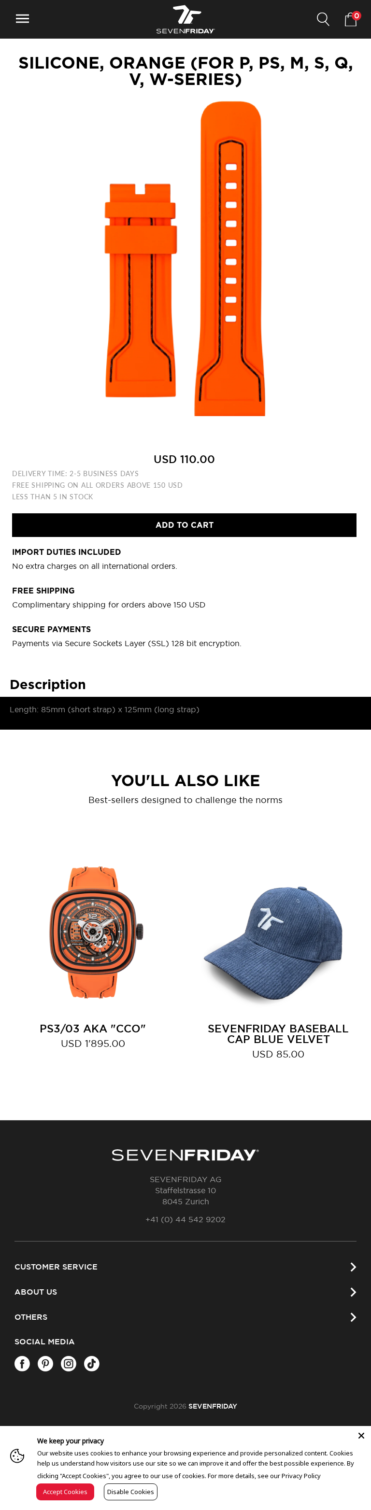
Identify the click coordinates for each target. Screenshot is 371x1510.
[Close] (361, 1435)
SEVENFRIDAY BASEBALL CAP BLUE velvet (278, 1034)
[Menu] (22, 19)
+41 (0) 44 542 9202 (185, 1220)
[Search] (323, 20)
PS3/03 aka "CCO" (93, 1029)
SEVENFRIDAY (212, 1406)
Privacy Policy (301, 1475)
